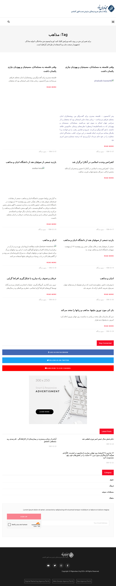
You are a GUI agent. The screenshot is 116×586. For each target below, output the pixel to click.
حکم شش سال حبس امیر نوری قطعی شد (98, 439)
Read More (109, 146)
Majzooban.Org (76, 571)
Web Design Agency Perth (63, 581)
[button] (113, 22)
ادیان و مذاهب (49, 240)
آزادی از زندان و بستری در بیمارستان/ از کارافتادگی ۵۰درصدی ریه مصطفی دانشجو (31, 440)
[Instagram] (61, 565)
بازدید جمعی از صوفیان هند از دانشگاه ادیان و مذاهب (31, 162)
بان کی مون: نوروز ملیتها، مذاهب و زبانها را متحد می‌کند (87, 310)
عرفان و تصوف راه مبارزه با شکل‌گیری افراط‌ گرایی (31, 278)
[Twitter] (54, 565)
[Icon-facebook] (67, 565)
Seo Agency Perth (84, 581)
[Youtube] (48, 565)
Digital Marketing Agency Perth (37, 581)
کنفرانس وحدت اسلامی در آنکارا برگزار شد (93, 162)
